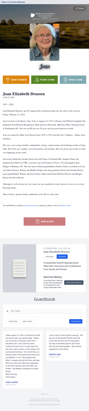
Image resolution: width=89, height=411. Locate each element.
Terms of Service (50, 401)
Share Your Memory (73, 282)
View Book (49, 256)
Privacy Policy (38, 401)
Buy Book (62, 256)
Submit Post (75, 321)
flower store (65, 205)
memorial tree (31, 205)
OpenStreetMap (47, 404)
